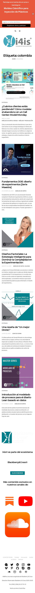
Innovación (24, 557)
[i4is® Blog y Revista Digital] (17, 41)
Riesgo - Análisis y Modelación (23, 120)
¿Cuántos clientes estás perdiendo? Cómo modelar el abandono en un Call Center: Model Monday (16, 110)
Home (14, 59)
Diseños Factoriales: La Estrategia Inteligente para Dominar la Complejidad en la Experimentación (17, 258)
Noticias (20, 559)
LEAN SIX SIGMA (8, 557)
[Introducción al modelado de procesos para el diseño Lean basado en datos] (17, 372)
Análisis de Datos (7, 120)
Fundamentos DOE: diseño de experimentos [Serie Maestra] (16, 184)
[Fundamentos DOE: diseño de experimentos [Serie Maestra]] (17, 159)
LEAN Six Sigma (16, 333)
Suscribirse (17, 473)
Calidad (27, 266)
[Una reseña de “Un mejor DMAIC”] (17, 305)
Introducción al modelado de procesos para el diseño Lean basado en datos (16, 397)
